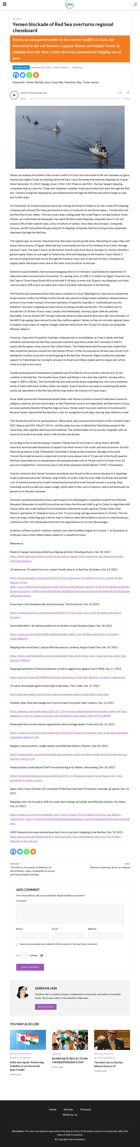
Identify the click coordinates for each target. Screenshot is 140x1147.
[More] (36, 75)
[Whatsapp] (29, 75)
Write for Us (70, 1114)
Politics (108, 1053)
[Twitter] (23, 75)
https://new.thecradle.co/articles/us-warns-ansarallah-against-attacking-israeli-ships (59, 694)
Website (92, 929)
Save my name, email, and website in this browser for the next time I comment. (58, 944)
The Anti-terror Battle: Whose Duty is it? (108, 1064)
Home (52, 1109)
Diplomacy (25, 1053)
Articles (17, 19)
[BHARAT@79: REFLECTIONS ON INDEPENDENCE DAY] (70, 1040)
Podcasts (85, 1109)
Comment (21, 900)
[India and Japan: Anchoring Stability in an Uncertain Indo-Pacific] (28, 1040)
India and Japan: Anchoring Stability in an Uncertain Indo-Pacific (27, 1065)
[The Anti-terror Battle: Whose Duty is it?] (112, 1040)
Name (19, 929)
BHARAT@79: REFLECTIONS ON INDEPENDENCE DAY (70, 1060)
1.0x (120, 92)
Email (55, 929)
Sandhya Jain (21, 67)
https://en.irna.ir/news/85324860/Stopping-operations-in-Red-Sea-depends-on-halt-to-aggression (67, 677)
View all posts (45, 1006)
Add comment (61, 67)
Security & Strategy (20, 1057)
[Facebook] (16, 75)
